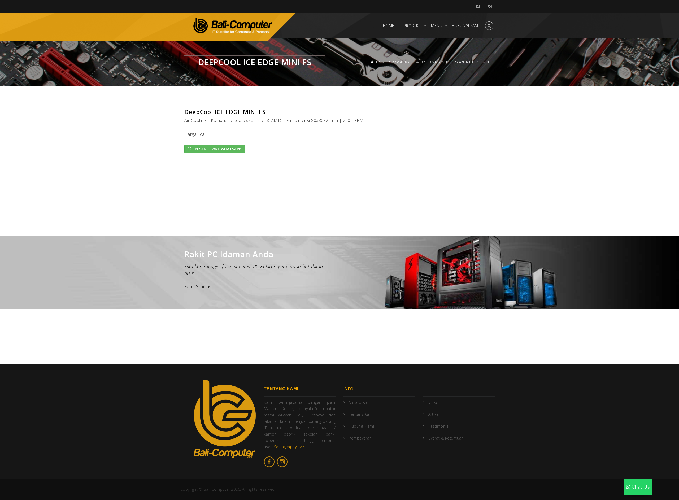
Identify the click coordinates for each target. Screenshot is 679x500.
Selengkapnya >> (289, 446)
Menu (436, 25)
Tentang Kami (361, 414)
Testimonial (438, 426)
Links (432, 402)
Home (388, 25)
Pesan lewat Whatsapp (217, 148)
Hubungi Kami (465, 25)
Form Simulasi (198, 286)
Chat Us (640, 487)
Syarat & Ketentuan (446, 438)
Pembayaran (360, 438)
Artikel (433, 414)
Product (412, 25)
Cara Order (359, 402)
